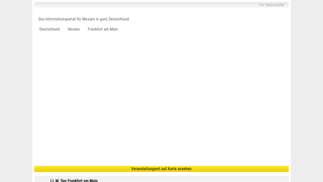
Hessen (74, 29)
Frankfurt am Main (103, 29)
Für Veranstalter (272, 5)
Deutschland (49, 29)
